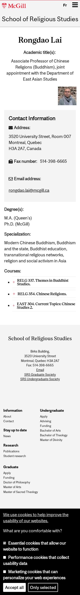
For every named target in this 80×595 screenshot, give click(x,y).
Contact (8, 421)
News (7, 436)
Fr (65, 5)
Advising (45, 421)
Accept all (14, 587)
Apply (44, 416)
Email (40, 370)
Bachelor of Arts (50, 430)
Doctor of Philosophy (16, 482)
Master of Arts (12, 487)
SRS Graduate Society (40, 374)
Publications (11, 451)
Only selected (43, 587)
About (7, 416)
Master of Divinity (51, 440)
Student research (14, 456)
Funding (45, 426)
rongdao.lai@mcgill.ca (29, 190)
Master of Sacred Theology (20, 492)
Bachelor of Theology (54, 435)
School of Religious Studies (40, 19)
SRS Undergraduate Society (40, 379)
